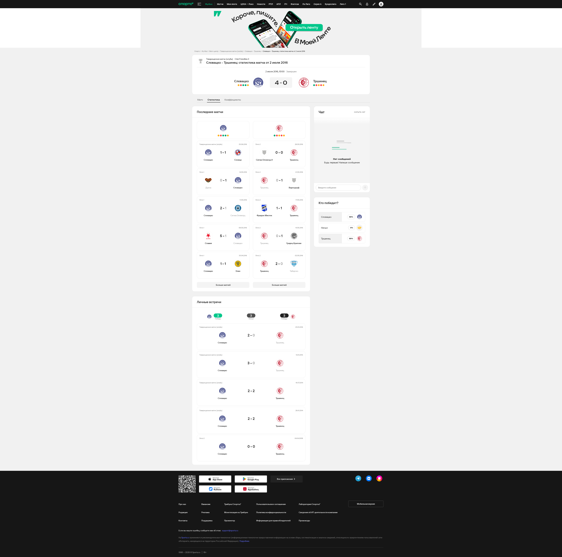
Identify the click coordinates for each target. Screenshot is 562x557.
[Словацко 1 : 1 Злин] (238, 85)
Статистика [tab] (214, 99)
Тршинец (320, 81)
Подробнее (244, 541)
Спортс (197, 51)
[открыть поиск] (360, 4)
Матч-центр (213, 51)
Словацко (241, 81)
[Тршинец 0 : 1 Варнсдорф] (321, 85)
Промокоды (304, 520)
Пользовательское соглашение (271, 504)
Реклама (205, 512)
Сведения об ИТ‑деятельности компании (318, 512)
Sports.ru (185, 537)
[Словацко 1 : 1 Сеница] (248, 85)
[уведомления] (367, 4)
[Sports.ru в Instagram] (379, 479)
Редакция (183, 512)
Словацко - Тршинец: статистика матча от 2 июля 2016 (284, 51)
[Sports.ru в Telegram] (358, 479)
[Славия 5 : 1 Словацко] (241, 85)
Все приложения (285, 479)
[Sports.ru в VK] (369, 479)
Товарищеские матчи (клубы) (231, 51)
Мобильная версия (366, 504)
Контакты (183, 520)
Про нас (182, 504)
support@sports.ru (230, 530)
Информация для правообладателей (273, 520)
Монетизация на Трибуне (236, 512)
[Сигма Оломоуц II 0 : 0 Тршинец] (323, 85)
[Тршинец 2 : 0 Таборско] (314, 85)
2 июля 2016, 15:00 (275, 71)
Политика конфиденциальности (271, 512)
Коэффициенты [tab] (233, 99)
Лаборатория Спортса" (309, 504)
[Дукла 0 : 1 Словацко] (245, 85)
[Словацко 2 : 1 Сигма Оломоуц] (243, 85)
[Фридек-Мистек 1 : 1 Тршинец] (319, 85)
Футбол (204, 51)
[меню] (199, 4)
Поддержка (206, 520)
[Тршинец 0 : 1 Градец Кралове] (316, 85)
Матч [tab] (200, 99)
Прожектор (229, 520)
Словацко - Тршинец (253, 51)
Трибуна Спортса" (232, 504)
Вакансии (205, 504)
